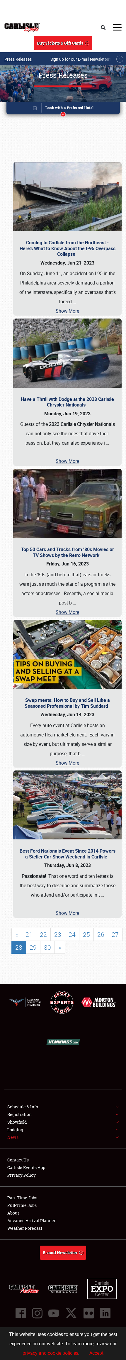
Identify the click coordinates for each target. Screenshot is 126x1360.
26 (100, 934)
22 (43, 934)
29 (33, 947)
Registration (19, 1114)
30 (47, 947)
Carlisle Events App (26, 1167)
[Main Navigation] (117, 27)
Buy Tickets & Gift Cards (60, 43)
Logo (22, 27)
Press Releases (18, 59)
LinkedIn (105, 1313)
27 (115, 934)
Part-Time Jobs (22, 1197)
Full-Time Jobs (22, 1205)
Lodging (15, 1129)
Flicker (89, 1313)
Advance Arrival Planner (31, 1220)
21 (29, 934)
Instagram (37, 1313)
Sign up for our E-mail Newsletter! (80, 59)
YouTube (53, 1313)
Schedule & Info (22, 1107)
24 (72, 934)
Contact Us (18, 1160)
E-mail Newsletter (60, 1252)
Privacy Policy (21, 1175)
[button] (63, 109)
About (13, 1213)
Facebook (21, 1313)
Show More (67, 311)
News (12, 1137)
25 (86, 934)
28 (18, 947)
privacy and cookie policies (50, 1353)
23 (57, 934)
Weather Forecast (24, 1228)
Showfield (17, 1122)
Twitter (71, 1313)
